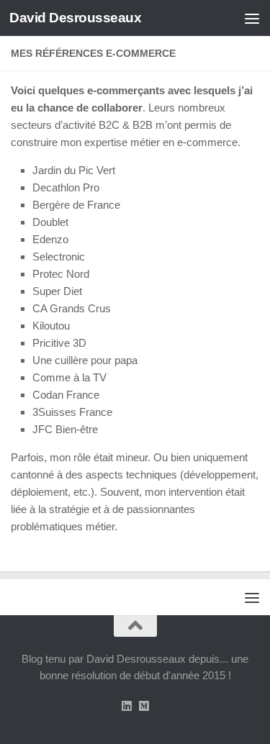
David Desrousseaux (75, 17)
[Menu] (252, 18)
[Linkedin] (126, 706)
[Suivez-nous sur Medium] (144, 706)
